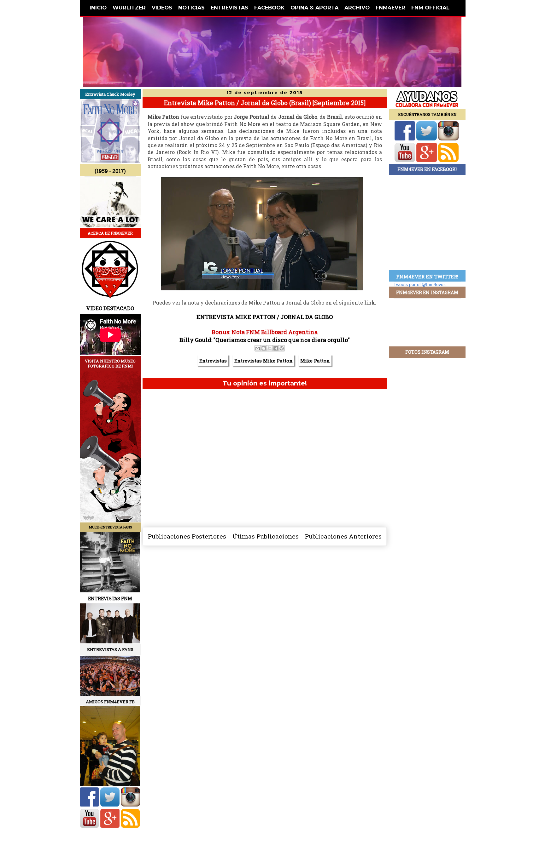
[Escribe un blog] (264, 348)
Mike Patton (315, 360)
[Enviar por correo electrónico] (258, 348)
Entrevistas (213, 360)
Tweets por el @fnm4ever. (420, 284)
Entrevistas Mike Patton (263, 360)
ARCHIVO (357, 7)
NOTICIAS (191, 7)
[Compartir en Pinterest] (281, 348)
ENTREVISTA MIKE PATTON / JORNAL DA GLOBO (264, 317)
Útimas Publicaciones (265, 536)
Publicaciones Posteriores (187, 536)
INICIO (98, 7)
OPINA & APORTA (314, 7)
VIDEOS (162, 7)
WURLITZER (129, 7)
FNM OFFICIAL (430, 7)
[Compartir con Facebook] (275, 348)
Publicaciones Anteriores (343, 536)
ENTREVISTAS (229, 7)
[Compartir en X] (270, 348)
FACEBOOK (269, 7)
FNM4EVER (390, 7)
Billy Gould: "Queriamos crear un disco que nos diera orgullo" (264, 340)
